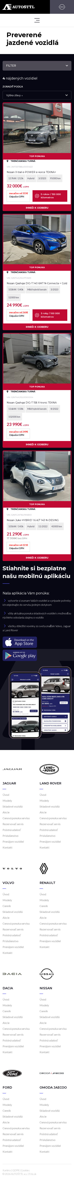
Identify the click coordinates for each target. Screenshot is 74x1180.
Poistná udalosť (12, 829)
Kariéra (6, 1170)
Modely (7, 800)
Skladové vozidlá (13, 806)
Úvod (6, 794)
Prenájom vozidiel (13, 841)
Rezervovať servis (13, 824)
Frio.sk (32, 1173)
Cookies (25, 1170)
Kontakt (7, 847)
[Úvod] (12, 768)
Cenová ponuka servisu (16, 818)
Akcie (6, 812)
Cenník (7, 906)
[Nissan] (62, 6)
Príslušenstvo (10, 835)
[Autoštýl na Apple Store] (37, 642)
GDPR (15, 1170)
